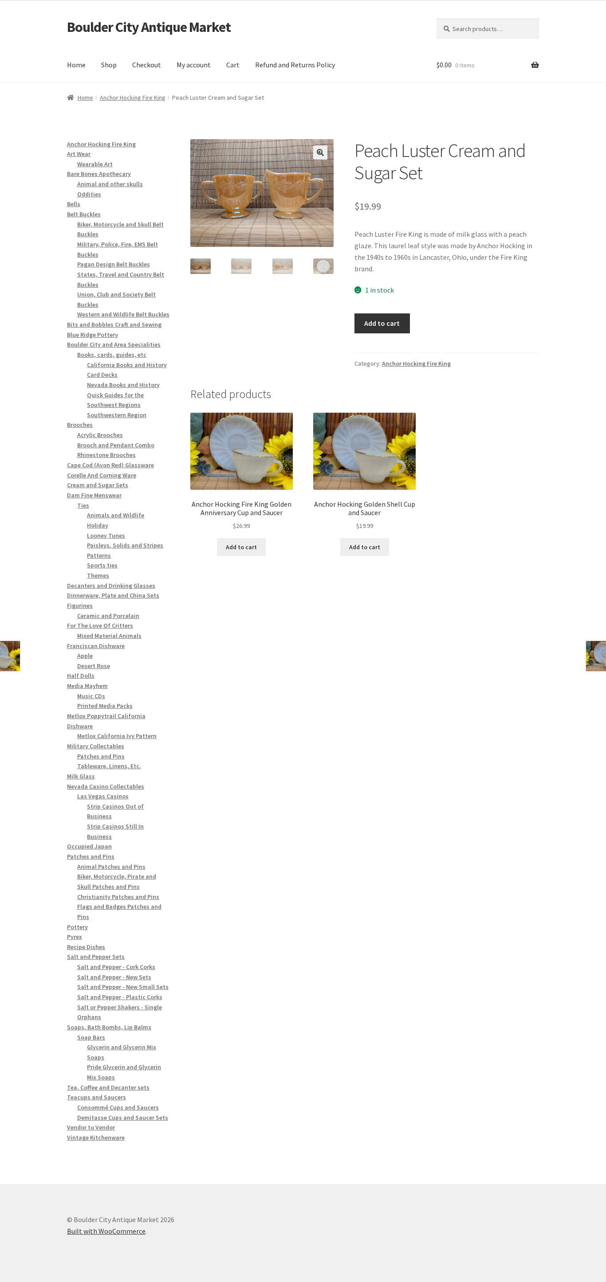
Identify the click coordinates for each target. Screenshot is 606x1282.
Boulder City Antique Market (149, 27)
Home (76, 64)
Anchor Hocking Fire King (132, 98)
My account (194, 64)
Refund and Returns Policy (295, 64)
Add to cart (382, 323)
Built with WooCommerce (106, 1231)
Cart (233, 64)
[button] (320, 152)
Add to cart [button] (241, 547)
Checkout (146, 64)
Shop (109, 64)
